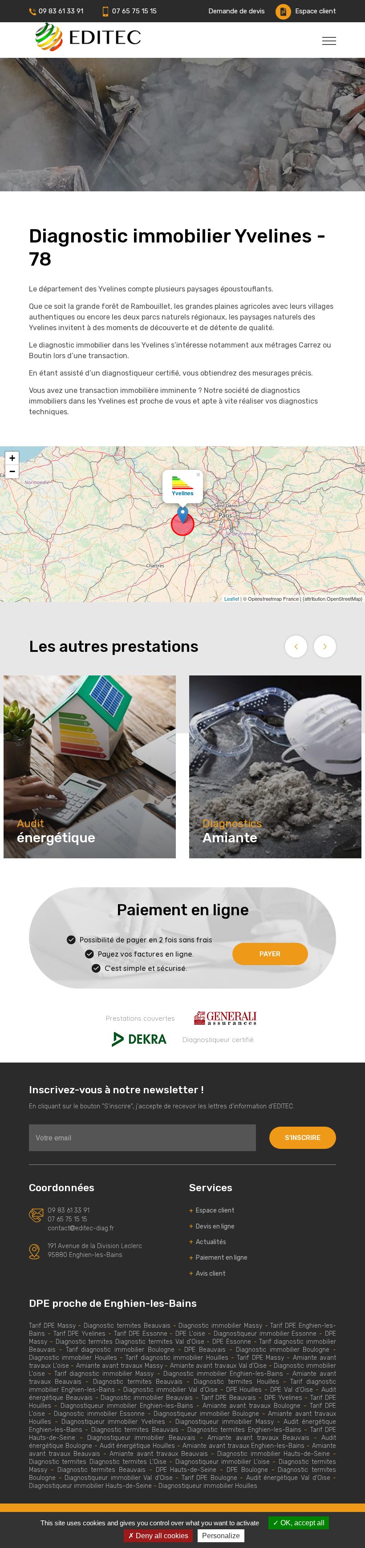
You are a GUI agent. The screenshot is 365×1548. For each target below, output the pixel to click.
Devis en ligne (212, 1226)
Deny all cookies (161, 1536)
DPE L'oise (190, 1334)
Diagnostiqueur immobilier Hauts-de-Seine (90, 1486)
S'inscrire (302, 1138)
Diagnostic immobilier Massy (220, 1326)
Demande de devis (236, 11)
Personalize (221, 1536)
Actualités (207, 1242)
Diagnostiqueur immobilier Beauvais (141, 1438)
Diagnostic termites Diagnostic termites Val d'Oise (130, 1342)
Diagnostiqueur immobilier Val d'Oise (119, 1478)
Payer (270, 954)
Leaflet (231, 598)
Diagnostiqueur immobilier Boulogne (206, 1414)
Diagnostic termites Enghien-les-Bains (244, 1430)
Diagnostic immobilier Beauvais (147, 1398)
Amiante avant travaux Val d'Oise (218, 1366)
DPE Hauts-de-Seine (186, 1470)
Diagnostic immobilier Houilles (73, 1358)
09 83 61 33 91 (61, 11)
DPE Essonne (233, 1342)
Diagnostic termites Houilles (236, 1382)
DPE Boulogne (247, 1470)
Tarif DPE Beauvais (228, 1398)
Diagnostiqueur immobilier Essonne (265, 1334)
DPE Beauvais (205, 1350)
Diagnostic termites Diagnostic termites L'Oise (97, 1462)
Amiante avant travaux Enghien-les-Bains (243, 1446)
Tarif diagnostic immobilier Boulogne (120, 1350)
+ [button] (12, 458)
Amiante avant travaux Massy (119, 1366)
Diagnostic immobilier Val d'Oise (170, 1390)
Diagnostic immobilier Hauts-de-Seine (273, 1454)
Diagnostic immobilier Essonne (99, 1414)
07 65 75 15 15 (133, 11)
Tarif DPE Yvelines (79, 1334)
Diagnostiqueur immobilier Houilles (207, 1486)
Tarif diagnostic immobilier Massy (104, 1374)
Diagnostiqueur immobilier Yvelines (115, 1422)
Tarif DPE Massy (52, 1326)
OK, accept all (301, 1523)
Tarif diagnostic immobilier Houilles (177, 1358)
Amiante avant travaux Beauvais (258, 1438)
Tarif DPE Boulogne (209, 1478)
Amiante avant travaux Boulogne (252, 1406)
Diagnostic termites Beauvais (127, 1326)
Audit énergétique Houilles (137, 1446)
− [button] (12, 471)
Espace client (314, 11)
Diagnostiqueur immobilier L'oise (222, 1462)
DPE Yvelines (284, 1398)
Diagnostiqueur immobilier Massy (224, 1422)
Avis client (207, 1273)
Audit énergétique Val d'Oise (288, 1478)
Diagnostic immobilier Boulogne (283, 1350)
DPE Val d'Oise (291, 1390)
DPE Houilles (244, 1390)
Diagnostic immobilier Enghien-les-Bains (223, 1374)
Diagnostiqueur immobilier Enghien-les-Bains (127, 1406)
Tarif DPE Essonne (140, 1334)
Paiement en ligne (218, 1257)
